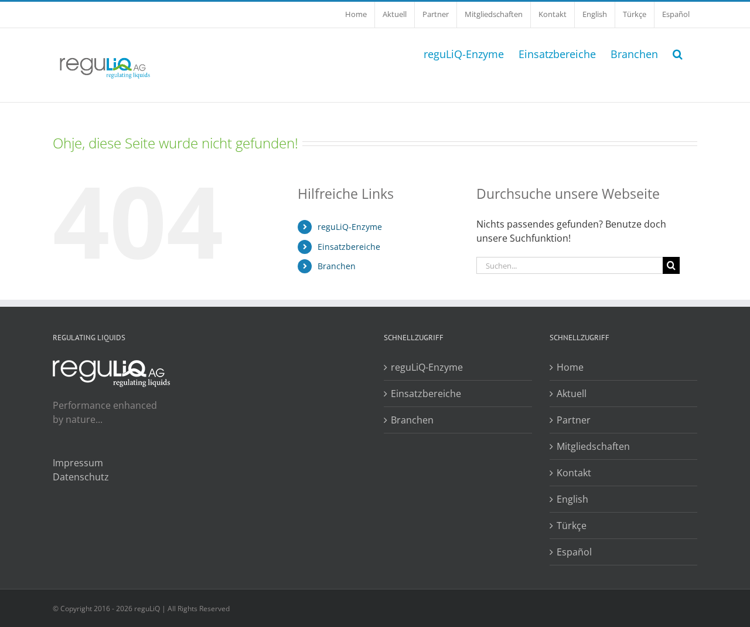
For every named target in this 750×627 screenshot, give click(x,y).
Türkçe (572, 525)
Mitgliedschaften (593, 446)
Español (574, 551)
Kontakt (574, 472)
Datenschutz (81, 476)
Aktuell (572, 393)
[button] (678, 52)
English (572, 499)
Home (570, 367)
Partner (574, 420)
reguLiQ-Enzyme (350, 226)
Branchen (337, 266)
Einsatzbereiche (349, 246)
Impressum (78, 462)
